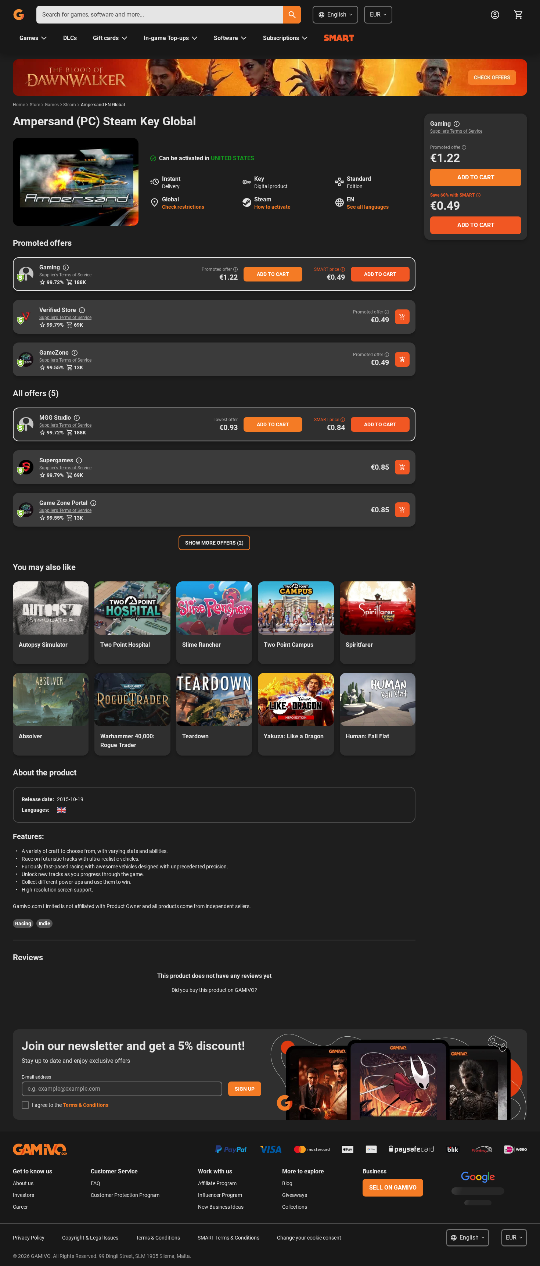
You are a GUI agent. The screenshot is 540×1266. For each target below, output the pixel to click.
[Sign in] (495, 15)
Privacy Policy (28, 1238)
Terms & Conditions (85, 1105)
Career (20, 1207)
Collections (294, 1207)
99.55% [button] (55, 367)
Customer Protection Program (125, 1195)
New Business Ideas (221, 1207)
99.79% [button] (55, 325)
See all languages (368, 207)
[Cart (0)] (518, 15)
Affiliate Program (217, 1183)
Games (52, 104)
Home (19, 104)
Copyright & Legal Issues (90, 1238)
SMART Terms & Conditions (228, 1238)
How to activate (272, 207)
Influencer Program (220, 1195)
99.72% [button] (55, 282)
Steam (69, 104)
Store (35, 104)
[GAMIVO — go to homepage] (19, 15)
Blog (287, 1183)
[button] (26, 274)
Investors (23, 1195)
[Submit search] (292, 15)
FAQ (95, 1183)
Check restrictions (183, 207)
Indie (44, 923)
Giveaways (294, 1195)
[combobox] (159, 15)
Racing (23, 923)
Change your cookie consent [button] (309, 1238)
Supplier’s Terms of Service (65, 274)
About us (23, 1183)
